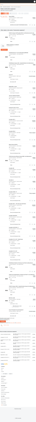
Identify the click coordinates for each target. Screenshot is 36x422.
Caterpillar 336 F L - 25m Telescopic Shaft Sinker (17, 203)
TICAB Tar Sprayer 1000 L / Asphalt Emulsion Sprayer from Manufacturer (22, 286)
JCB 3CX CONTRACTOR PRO (14, 95)
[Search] (35, 4)
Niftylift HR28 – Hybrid (13, 86)
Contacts (2, 371)
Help (2, 369)
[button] (34, 1)
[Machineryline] (1, 6)
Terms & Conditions (4, 387)
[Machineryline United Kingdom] (6, 1)
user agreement (18, 322)
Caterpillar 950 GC (12, 131)
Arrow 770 (11, 74)
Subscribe (3, 321)
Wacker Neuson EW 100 (13, 144)
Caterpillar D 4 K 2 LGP (13, 251)
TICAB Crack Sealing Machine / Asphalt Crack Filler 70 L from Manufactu (22, 274)
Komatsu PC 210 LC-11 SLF (14, 107)
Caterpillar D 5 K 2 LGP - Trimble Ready (16, 239)
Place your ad (4, 49)
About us (2, 368)
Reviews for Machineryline (5, 392)
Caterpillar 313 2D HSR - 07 (13, 227)
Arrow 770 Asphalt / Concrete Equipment (16, 309)
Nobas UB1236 (11, 16)
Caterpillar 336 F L (12, 119)
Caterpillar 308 (11, 168)
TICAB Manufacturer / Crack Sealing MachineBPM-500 (18, 52)
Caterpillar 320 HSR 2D (13, 215)
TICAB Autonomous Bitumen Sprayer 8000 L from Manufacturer (20, 156)
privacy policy (12, 322)
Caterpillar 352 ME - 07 (13, 191)
